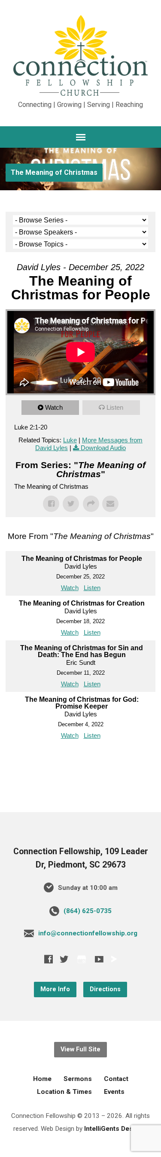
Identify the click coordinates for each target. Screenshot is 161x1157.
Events (114, 1092)
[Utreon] (113, 959)
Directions (105, 989)
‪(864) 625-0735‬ (88, 911)
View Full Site (80, 1049)
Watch (54, 407)
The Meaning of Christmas (54, 172)
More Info (55, 989)
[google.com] (81, 959)
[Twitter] (64, 959)
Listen (114, 407)
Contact (116, 1079)
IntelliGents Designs (115, 1129)
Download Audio (103, 447)
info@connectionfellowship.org (87, 933)
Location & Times (64, 1092)
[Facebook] (48, 959)
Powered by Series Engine (80, 760)
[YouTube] (99, 959)
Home (42, 1079)
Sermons (78, 1079)
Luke (70, 440)
